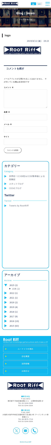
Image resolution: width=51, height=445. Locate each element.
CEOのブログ (15, 188)
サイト (6, 136)
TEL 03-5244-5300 (25, 403)
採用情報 (17, 363)
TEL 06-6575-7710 (25, 419)
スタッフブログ (16, 183)
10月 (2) (16, 289)
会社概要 (17, 356)
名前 (7, 112)
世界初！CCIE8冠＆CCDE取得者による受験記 (27, 178)
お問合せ (17, 371)
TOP (3, 9)
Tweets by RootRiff (18, 205)
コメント (9, 87)
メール (8, 124)
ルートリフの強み (19, 349)
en (39, 3)
